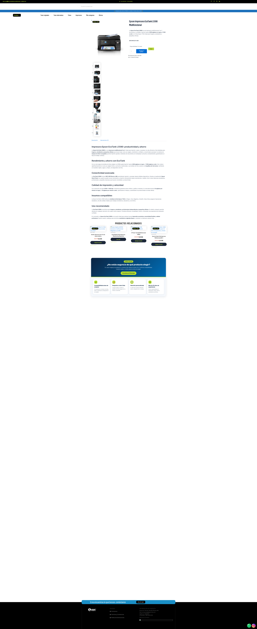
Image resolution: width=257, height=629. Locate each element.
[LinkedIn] (219, 1)
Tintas (69, 15)
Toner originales (44, 15)
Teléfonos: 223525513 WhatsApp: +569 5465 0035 (146, 614)
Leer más (118, 239)
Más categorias (90, 15)
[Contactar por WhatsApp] (249, 626)
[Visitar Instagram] (254, 626)
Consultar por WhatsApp (128, 273)
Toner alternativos (58, 15)
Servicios (16, 15)
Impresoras (79, 15)
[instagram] (217, 1)
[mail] (211, 1)
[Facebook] (214, 1)
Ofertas (101, 15)
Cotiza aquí (231, 6)
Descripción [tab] (95, 140)
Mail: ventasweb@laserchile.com (147, 612)
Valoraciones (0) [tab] (104, 140)
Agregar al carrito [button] (98, 242)
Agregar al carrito (141, 51)
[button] (91, 20)
